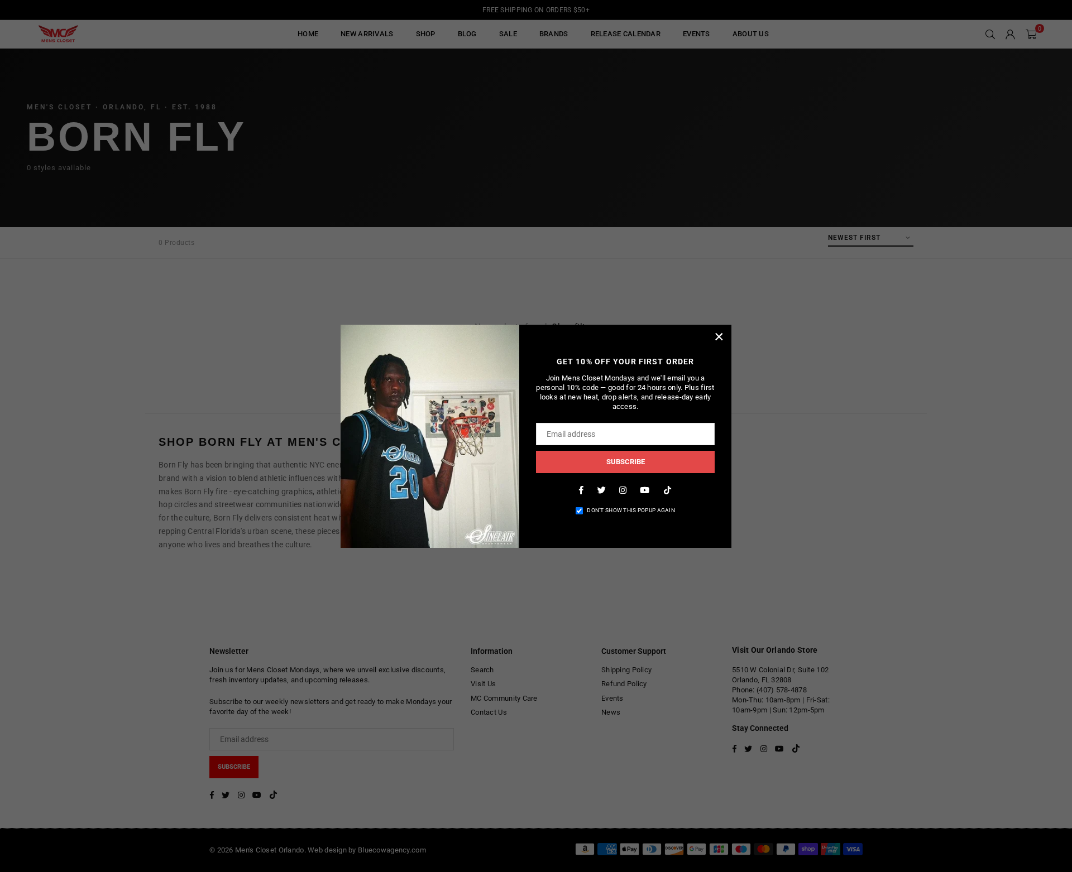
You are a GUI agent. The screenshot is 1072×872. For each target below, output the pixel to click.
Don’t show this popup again (631, 510)
